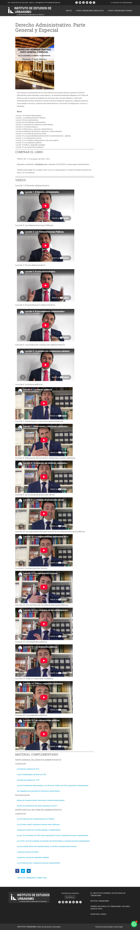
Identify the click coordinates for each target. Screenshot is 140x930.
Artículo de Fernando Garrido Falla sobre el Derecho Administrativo (41, 800)
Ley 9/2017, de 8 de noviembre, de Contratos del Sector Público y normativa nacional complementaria (53, 841)
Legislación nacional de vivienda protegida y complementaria (38, 830)
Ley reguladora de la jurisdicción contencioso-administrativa (38, 791)
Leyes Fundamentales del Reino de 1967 (31, 775)
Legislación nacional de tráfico (28, 852)
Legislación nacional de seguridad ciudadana (33, 857)
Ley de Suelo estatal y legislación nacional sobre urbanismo (38, 824)
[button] (134, 924)
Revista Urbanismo (99, 901)
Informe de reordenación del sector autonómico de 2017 (37, 806)
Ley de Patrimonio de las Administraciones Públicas (35, 819)
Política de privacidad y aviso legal (109, 927)
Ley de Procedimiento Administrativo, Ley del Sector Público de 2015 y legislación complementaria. (53, 785)
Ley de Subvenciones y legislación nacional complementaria (38, 863)
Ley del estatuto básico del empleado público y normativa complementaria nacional (46, 846)
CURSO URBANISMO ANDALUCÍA (90, 11)
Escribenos (70, 897)
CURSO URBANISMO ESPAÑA (120, 11)
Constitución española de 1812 (28, 769)
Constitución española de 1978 (28, 780)
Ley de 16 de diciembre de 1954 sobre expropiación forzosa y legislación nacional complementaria (52, 835)
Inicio (69, 11)
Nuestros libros (98, 914)
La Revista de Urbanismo (121, 2)
